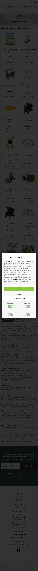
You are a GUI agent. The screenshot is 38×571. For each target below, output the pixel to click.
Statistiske (27, 312)
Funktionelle (10, 312)
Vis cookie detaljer (19, 298)
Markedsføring (27, 303)
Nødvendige (10, 303)
